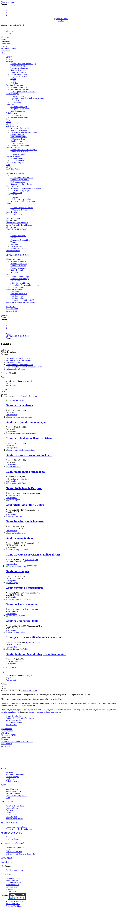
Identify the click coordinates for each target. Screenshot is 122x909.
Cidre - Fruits (11, 206)
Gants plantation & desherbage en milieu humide (36, 654)
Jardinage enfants (15, 369)
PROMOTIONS (12, 309)
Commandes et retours (14, 722)
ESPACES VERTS (13, 169)
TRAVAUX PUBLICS (14, 218)
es (6, 15)
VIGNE (9, 57)
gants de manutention (37, 710)
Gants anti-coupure (17, 571)
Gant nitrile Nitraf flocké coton (25, 504)
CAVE (8, 122)
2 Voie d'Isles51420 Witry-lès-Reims (14, 900)
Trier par (4, 396)
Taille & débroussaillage (18, 358)
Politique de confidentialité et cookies (20, 718)
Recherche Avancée (8, 48)
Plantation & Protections (15, 85)
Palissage (9, 61)
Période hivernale (12, 113)
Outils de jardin (11, 212)
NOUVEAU (10, 307)
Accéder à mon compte (14, 870)
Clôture (8, 233)
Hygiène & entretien (13, 156)
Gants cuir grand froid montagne (26, 421)
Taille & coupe (11, 195)
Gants (8, 274)
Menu (3, 53)
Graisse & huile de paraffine (16, 163)
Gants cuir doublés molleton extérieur (29, 438)
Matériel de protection (14, 289)
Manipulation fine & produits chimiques (24, 367)
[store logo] (21, 25)
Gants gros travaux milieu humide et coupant (33, 637)
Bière (8, 165)
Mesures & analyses (13, 147)
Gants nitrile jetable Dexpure (24, 488)
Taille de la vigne (12, 94)
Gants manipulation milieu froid (25, 471)
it (6, 12)
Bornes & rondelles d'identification (19, 225)
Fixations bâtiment (13, 251)
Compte (4, 315)
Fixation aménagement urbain (17, 223)
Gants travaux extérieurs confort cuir (29, 455)
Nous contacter (11, 725)
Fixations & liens (12, 186)
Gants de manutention (19, 537)
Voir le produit (11, 415)
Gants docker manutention (22, 604)
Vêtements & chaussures (15, 259)
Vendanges (10, 104)
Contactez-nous (11, 887)
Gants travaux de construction (24, 587)
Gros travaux (14, 362)
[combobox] (12, 46)
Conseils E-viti (11, 311)
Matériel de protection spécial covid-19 (20, 302)
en (7, 10)
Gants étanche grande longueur (25, 521)
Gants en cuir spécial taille (22, 620)
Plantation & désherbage (18, 360)
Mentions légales (12, 880)
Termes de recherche (13, 716)
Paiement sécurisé (12, 885)
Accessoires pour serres (14, 214)
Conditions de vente (13, 883)
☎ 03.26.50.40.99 (13, 904)
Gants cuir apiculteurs (19, 405)
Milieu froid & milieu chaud (19, 365)
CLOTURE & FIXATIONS (16, 229)
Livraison (9, 889)
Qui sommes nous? (13, 878)
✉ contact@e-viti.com (14, 906)
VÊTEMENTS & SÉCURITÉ (17, 255)
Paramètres (5, 317)
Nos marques (11, 891)
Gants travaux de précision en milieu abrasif (33, 554)
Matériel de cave (12, 126)
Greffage (9, 203)
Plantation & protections (15, 173)
